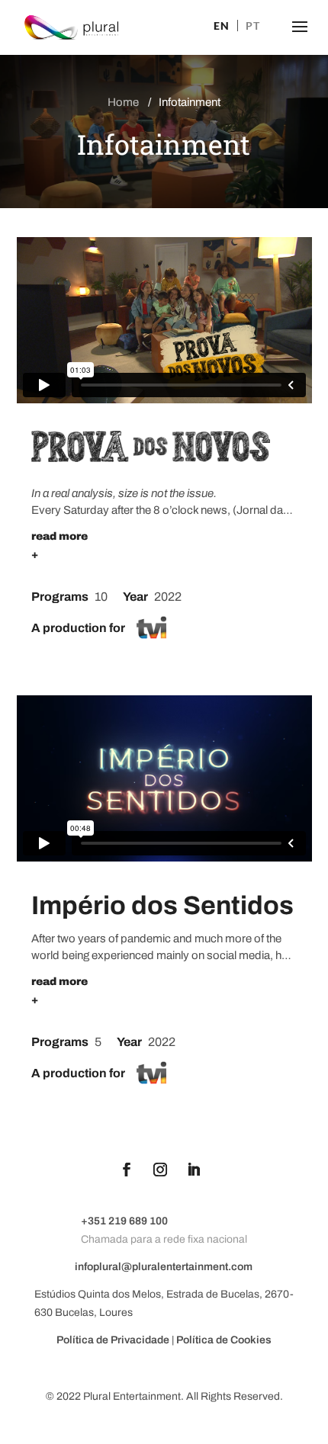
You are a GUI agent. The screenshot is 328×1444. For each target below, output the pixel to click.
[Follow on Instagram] (160, 1169)
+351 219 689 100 (124, 1221)
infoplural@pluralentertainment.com (163, 1266)
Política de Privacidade (114, 1340)
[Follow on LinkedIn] (193, 1169)
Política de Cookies (224, 1340)
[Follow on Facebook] (126, 1169)
